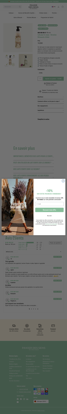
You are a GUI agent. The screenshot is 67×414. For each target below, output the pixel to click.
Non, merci (49, 215)
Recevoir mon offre (49, 210)
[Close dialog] (63, 180)
